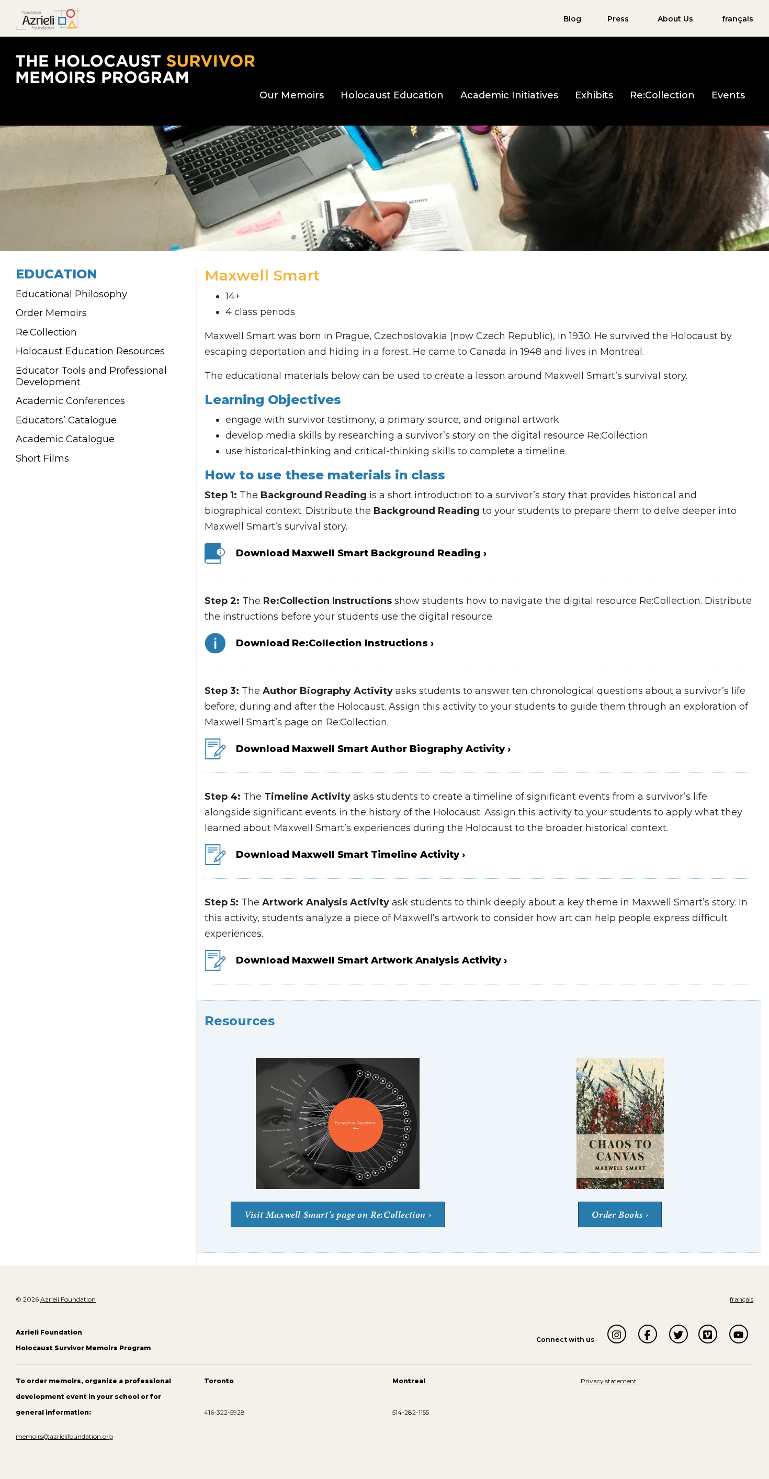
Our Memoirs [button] (291, 95)
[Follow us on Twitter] (678, 1334)
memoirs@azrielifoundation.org (64, 1436)
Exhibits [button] (594, 95)
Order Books (617, 1214)
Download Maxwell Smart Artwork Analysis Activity (368, 960)
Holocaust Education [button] (392, 95)
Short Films (42, 458)
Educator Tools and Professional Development (91, 376)
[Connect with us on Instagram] (616, 1334)
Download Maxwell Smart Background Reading (359, 553)
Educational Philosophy (71, 294)
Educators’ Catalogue (66, 420)
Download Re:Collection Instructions (332, 643)
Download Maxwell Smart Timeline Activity (347, 854)
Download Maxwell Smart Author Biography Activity (370, 749)
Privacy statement (609, 1381)
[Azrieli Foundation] (48, 18)
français (737, 19)
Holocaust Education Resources (90, 351)
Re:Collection (662, 95)
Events (728, 95)
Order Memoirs (51, 313)
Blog (572, 19)
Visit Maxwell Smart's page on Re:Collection (336, 1214)
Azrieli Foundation (68, 1299)
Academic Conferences (70, 401)
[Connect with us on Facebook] (647, 1334)
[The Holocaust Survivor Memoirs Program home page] (135, 68)
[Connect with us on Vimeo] (707, 1334)
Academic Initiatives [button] (509, 95)
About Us (675, 19)
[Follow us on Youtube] (738, 1334)
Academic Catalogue (65, 439)
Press (618, 19)
